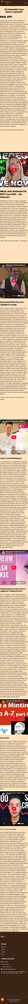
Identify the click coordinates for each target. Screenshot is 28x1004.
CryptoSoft (11, 357)
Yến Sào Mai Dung (15, 999)
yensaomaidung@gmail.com (9, 969)
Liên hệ (2, 954)
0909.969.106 (6, 964)
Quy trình (3, 949)
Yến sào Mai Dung (7, 966)
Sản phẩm (3, 952)
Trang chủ (3, 947)
